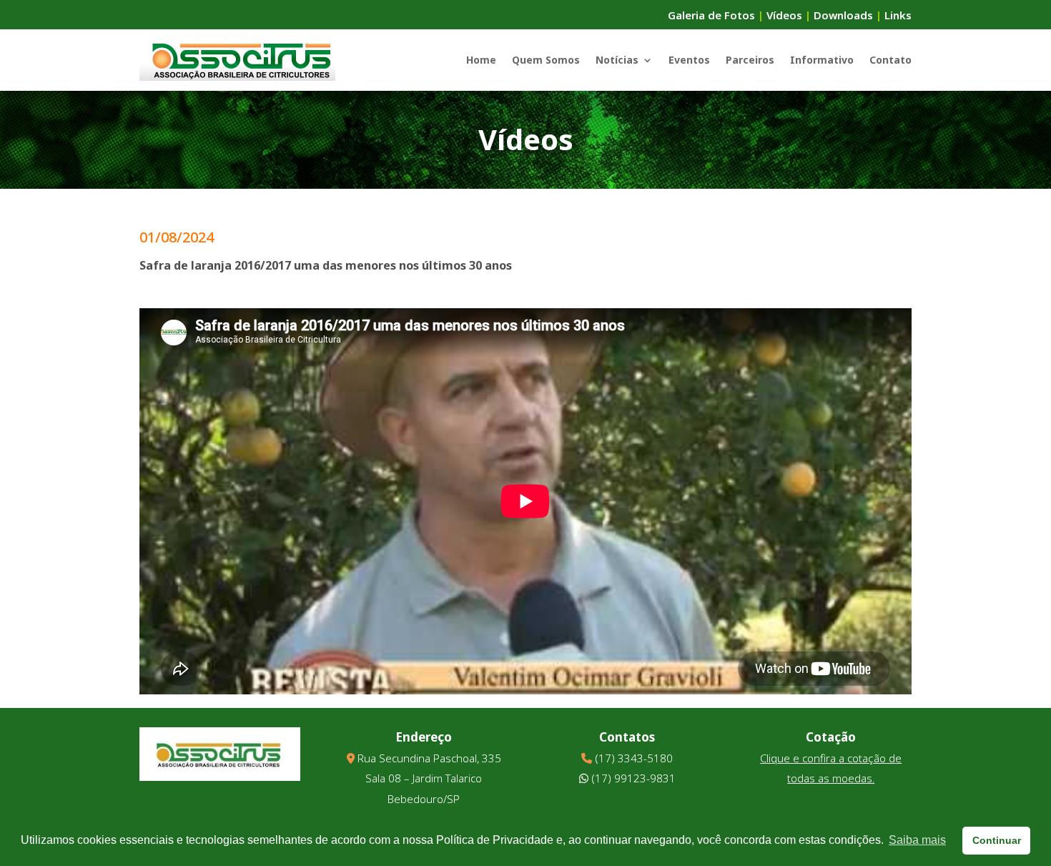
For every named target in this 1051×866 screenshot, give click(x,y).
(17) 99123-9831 (633, 778)
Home (481, 60)
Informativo (822, 60)
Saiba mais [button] (917, 840)
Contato (890, 60)
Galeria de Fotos (711, 15)
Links (898, 15)
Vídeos (784, 15)
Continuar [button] (996, 840)
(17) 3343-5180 (634, 758)
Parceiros (750, 60)
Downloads (843, 15)
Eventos (689, 60)
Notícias (617, 60)
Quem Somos (546, 60)
